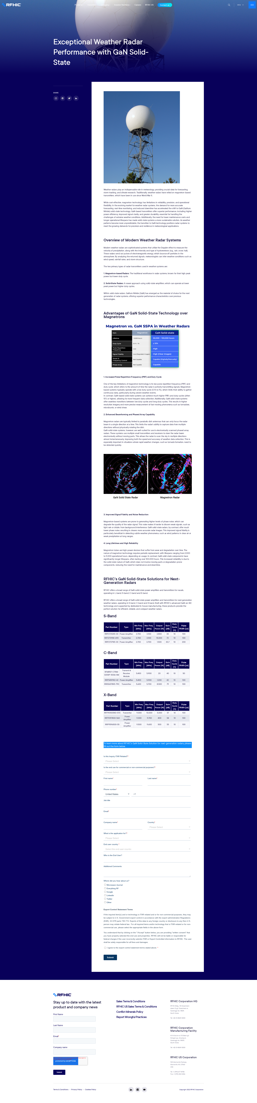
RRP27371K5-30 (111, 642)
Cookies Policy (90, 1090)
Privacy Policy (76, 1090)
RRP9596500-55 (112, 724)
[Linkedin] (131, 1089)
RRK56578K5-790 (111, 684)
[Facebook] (137, 1089)
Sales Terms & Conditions (130, 1001)
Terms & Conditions (60, 1090)
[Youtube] (144, 1089)
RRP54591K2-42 (111, 680)
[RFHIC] (11, 4)
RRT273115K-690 (111, 638)
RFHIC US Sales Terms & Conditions (136, 1006)
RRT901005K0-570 (112, 713)
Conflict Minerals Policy (129, 1012)
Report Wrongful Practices (131, 1017)
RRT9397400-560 (112, 718)
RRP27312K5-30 (111, 634)
